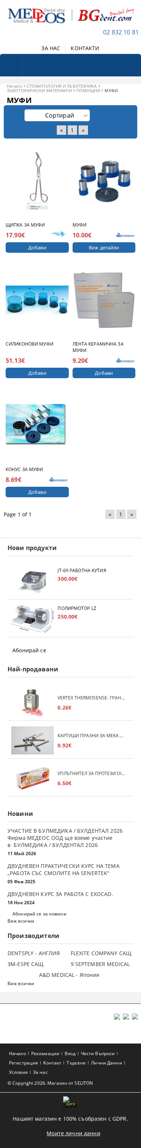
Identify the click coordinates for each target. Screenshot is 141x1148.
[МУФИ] (104, 181)
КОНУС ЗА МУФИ (24, 469)
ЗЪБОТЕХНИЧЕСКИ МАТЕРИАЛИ (39, 90)
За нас (40, 1072)
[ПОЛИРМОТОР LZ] (32, 619)
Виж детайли (104, 247)
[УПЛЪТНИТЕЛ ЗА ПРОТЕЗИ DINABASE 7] (32, 778)
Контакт (52, 1063)
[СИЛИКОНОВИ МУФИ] (37, 300)
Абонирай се (29, 650)
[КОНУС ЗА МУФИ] (37, 425)
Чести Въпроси (98, 1053)
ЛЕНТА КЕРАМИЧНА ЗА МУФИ (98, 347)
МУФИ (79, 225)
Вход (70, 1053)
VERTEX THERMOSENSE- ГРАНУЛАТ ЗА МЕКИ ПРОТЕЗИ (92, 698)
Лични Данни (106, 1063)
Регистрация (23, 1063)
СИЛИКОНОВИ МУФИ (29, 344)
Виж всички (21, 921)
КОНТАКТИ (85, 48)
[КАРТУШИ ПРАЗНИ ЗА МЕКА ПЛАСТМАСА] (32, 740)
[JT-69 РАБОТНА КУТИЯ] (32, 581)
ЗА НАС (50, 48)
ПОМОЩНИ (88, 90)
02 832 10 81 (121, 32)
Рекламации (45, 1053)
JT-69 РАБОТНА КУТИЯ (82, 570)
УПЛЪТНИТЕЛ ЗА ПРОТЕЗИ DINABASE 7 (92, 773)
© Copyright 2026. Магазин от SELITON (50, 1083)
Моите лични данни (73, 1133)
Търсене (76, 1063)
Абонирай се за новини (39, 914)
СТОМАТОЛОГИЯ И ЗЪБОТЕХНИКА (62, 86)
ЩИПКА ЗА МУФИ (25, 225)
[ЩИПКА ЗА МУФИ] (37, 181)
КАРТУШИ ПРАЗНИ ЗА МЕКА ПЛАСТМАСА (92, 735)
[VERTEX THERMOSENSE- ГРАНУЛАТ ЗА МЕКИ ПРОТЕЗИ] (32, 703)
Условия (18, 1072)
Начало (14, 86)
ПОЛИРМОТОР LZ (77, 608)
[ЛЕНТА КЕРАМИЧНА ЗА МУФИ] (104, 300)
